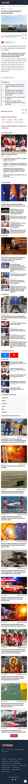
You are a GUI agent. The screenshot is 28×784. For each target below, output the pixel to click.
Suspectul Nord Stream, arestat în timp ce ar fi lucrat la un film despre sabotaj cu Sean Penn (18, 231)
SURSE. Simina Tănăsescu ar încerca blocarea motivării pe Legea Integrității (17, 282)
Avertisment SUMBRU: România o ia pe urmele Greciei (18, 324)
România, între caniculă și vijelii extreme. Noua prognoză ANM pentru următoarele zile (13, 625)
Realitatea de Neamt (17, 763)
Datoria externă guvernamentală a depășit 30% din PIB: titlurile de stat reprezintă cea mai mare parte (14, 317)
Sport (2, 156)
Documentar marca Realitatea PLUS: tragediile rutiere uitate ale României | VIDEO (13, 731)
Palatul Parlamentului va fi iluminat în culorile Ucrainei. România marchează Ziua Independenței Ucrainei (17, 211)
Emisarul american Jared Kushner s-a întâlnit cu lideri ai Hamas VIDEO (14, 159)
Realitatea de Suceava (6, 765)
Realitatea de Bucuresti (6, 769)
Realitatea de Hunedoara (6, 767)
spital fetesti (9, 122)
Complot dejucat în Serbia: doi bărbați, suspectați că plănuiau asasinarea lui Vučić (14, 86)
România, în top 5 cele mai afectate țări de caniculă (15, 97)
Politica (5, 161)
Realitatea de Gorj (14, 765)
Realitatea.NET (4, 759)
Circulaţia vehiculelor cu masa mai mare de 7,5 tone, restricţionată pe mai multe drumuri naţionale (17, 225)
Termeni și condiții (9, 749)
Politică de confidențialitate (19, 749)
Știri (6, 6)
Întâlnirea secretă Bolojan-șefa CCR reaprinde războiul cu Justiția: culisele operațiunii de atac (15, 164)
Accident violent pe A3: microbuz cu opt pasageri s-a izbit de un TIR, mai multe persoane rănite (12, 599)
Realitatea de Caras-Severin (7, 763)
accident (9, 119)
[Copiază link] (23, 35)
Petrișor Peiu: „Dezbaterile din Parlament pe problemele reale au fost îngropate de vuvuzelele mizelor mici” (13, 259)
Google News (4, 128)
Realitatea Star (19, 759)
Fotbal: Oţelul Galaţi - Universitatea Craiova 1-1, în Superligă (17, 389)
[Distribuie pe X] (26, 38)
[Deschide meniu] (25, 2)
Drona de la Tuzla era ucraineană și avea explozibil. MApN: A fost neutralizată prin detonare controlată (12, 705)
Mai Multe (14, 735)
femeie (20, 119)
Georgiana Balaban (22, 463)
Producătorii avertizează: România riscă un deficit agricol (18, 330)
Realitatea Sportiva (11, 759)
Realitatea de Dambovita (14, 761)
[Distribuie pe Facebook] (26, 35)
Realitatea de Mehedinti (16, 769)
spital (15, 119)
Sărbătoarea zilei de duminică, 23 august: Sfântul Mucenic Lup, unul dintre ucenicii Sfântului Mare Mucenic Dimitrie (12, 678)
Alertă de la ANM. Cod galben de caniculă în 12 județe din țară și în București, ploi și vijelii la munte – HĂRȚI (13, 545)
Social (10, 6)
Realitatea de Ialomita (14, 36)
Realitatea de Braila (22, 765)
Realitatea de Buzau (15, 767)
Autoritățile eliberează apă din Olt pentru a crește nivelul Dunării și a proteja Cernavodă (17, 337)
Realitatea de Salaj (5, 761)
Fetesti (3, 119)
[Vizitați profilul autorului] (2, 36)
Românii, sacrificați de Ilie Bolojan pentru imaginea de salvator (18, 275)
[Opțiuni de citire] (25, 781)
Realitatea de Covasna (6, 771)
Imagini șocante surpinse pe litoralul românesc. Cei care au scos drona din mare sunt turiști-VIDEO (13, 518)
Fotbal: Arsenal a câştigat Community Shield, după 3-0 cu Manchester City (13, 153)
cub (3, 122)
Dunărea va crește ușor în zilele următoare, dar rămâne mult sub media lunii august (15, 102)
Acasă (3, 6)
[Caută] (21, 2)
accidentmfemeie (18, 122)
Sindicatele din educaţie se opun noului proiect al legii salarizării (18, 217)
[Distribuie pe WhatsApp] (23, 38)
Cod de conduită (5, 751)
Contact (3, 749)
